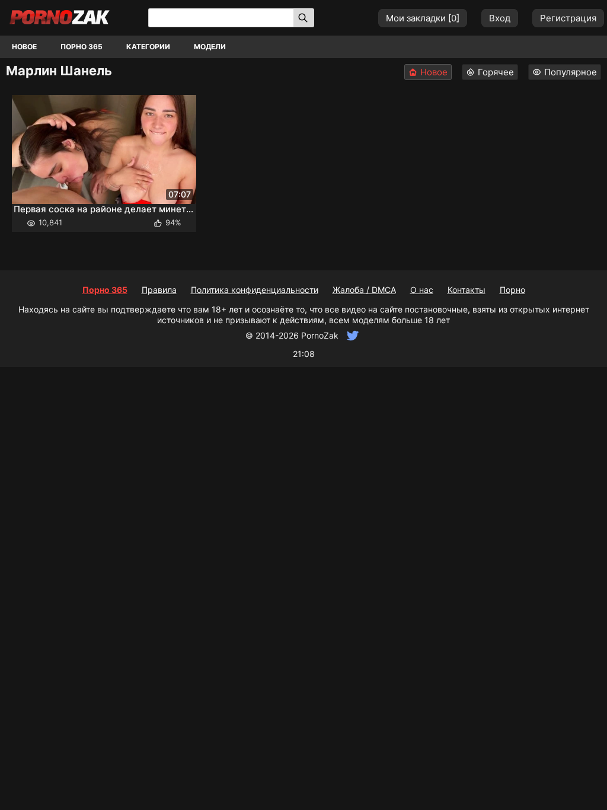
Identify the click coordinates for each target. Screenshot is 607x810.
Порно (512, 290)
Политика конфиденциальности (254, 290)
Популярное (570, 72)
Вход (499, 18)
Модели (210, 46)
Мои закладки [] (422, 18)
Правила (159, 290)
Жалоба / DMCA (364, 290)
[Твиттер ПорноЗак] (351, 335)
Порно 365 (81, 46)
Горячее (496, 72)
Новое (24, 46)
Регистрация (568, 18)
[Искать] (303, 17)
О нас (421, 290)
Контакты (466, 290)
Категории (148, 46)
